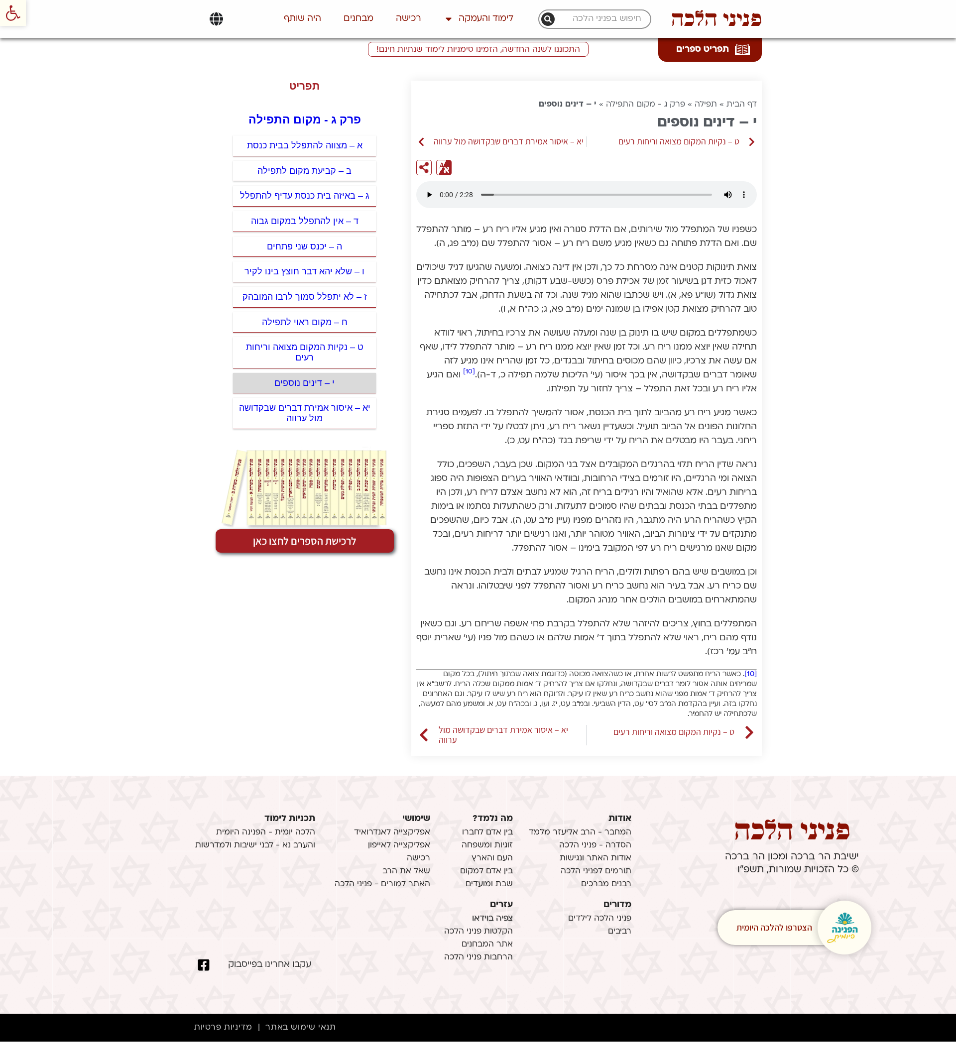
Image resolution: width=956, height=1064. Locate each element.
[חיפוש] (548, 19)
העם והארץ (492, 858)
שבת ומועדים (489, 884)
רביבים (619, 932)
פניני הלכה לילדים (599, 919)
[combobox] (600, 19)
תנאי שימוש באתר (300, 1028)
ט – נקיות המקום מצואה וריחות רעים (304, 352)
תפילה (706, 105)
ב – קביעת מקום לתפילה (304, 171)
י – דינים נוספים (304, 383)
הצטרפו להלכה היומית (774, 927)
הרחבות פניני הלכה (478, 957)
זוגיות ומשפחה (487, 845)
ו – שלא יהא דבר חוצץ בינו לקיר (304, 271)
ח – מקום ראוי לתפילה (305, 322)
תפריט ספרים (702, 49)
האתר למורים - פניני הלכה (382, 884)
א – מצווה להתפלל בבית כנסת (304, 145)
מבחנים (358, 18)
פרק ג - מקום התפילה (645, 105)
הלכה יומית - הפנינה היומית (265, 832)
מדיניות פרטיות (223, 1028)
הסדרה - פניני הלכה (595, 845)
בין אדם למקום (486, 871)
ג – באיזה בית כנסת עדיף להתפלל (304, 196)
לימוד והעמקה (486, 18)
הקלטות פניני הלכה (478, 932)
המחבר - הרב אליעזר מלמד (580, 832)
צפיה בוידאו (492, 919)
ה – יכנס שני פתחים (304, 246)
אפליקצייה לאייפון (399, 845)
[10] (469, 371)
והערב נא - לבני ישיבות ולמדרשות (255, 845)
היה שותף (302, 18)
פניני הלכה (716, 18)
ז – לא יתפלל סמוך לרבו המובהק (304, 297)
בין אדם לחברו (487, 832)
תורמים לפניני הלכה (596, 871)
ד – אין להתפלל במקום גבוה (304, 221)
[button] (13, 13)
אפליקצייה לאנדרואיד (392, 832)
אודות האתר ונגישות (595, 858)
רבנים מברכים (606, 884)
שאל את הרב (406, 871)
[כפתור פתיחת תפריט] (216, 19)
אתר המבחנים (487, 944)
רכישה (408, 18)
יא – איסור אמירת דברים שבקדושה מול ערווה (304, 413)
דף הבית (741, 105)
